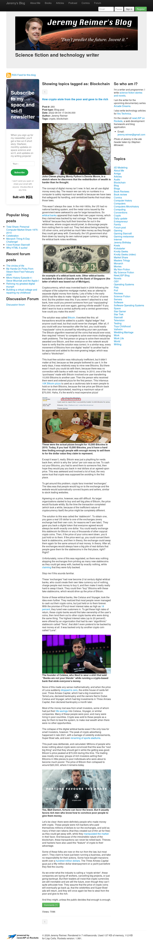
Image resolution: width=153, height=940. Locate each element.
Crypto (117, 215)
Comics (86, 3)
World (117, 341)
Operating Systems (124, 284)
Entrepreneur (121, 221)
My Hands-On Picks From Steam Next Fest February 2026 (20, 271)
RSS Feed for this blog (23, 75)
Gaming (118, 230)
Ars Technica (124, 113)
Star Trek (118, 314)
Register (141, 8)
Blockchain (120, 182)
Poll (116, 290)
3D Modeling (120, 167)
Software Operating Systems (129, 305)
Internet (118, 239)
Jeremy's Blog (15, 3)
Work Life (119, 338)
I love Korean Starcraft (18, 244)
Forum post (120, 227)
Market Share (121, 257)
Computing (120, 209)
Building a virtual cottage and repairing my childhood (21, 291)
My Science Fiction (124, 272)
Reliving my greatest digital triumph (20, 285)
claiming (46, 567)
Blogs (117, 188)
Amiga (117, 173)
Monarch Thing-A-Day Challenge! (18, 240)
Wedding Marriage (123, 332)
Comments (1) (51, 904)
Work (116, 335)
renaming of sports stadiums (85, 738)
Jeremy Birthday (122, 242)
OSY (116, 281)
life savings (62, 711)
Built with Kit (23, 197)
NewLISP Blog (122, 275)
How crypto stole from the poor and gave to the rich (75, 99)
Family (117, 224)
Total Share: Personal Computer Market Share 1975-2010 (22, 229)
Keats (117, 245)
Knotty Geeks (121, 251)
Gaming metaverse (124, 236)
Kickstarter (119, 248)
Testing (117, 323)
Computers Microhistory (126, 206)
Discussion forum (15, 304)
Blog (116, 185)
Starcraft (118, 317)
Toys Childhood (122, 326)
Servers (118, 299)
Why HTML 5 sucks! (16, 247)
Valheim (118, 329)
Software (118, 302)
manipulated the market (96, 833)
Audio (117, 179)
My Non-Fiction (122, 269)
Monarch (118, 263)
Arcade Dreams (122, 106)
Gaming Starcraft (123, 233)
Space (117, 308)
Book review (120, 194)
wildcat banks (49, 215)
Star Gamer (120, 311)
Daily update (120, 218)
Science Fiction (122, 296)
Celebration (12, 235)
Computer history (123, 200)
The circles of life (15, 265)
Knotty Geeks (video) (125, 254)
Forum (97, 3)
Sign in (129, 8)
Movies (117, 266)
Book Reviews (121, 191)
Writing (117, 344)
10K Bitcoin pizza (51, 383)
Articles (60, 3)
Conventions (120, 212)
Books (48, 3)
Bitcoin (71, 317)
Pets (116, 287)
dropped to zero (69, 690)
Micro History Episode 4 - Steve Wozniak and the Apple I (22, 279)
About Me (35, 3)
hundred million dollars (68, 860)
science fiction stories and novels (128, 94)
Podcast (72, 3)
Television (119, 320)
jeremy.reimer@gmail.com (131, 134)
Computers (120, 203)
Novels (117, 278)
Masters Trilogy (122, 260)
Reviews (118, 293)
